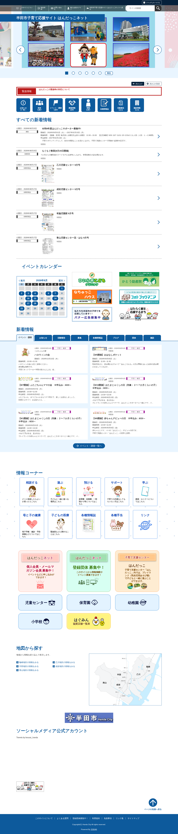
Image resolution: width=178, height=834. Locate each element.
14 (55, 298)
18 (35, 303)
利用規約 (96, 818)
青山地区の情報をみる (29, 670)
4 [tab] (86, 73)
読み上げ (139, 84)
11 (35, 298)
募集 (79, 338)
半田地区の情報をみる (29, 666)
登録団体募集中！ (80, 818)
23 (22, 308)
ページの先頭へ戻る (153, 809)
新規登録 (43, 8)
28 (55, 308)
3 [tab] (79, 73)
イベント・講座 (25, 337)
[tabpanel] (89, 396)
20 (48, 303)
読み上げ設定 (155, 84)
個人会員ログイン (75, 8)
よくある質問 (62, 818)
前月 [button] (23, 280)
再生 (109, 73)
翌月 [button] (61, 280)
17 (28, 303)
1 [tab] (66, 73)
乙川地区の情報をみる (65, 662)
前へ (20, 50)
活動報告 (61, 338)
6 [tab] (99, 73)
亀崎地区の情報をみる (29, 662)
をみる (120, 109)
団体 (134, 338)
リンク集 (120, 818)
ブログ (116, 338)
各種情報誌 (98, 338)
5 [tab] (93, 73)
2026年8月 (42, 280)
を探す (39, 109)
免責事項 (108, 818)
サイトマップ (133, 818)
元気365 (94, 829)
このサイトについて (26, 8)
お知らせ (43, 338)
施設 (152, 338)
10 (28, 298)
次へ (157, 50)
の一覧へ (23, 109)
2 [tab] (73, 73)
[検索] (158, 8)
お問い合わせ (58, 8)
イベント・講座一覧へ (91, 446)
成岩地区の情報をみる (65, 666)
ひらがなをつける (153, 3)
